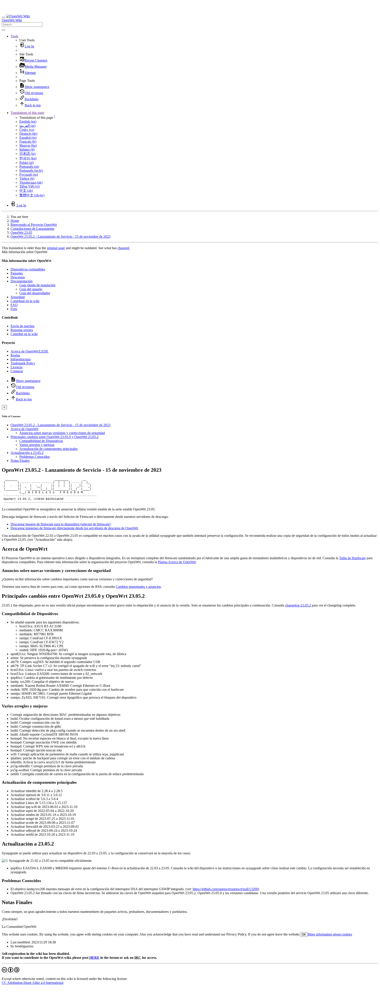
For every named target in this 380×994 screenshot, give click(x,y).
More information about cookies (330, 934)
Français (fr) (27, 141)
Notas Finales (20, 460)
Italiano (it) (27, 149)
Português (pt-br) (31, 170)
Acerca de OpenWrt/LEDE (29, 351)
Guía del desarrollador (34, 293)
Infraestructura (21, 359)
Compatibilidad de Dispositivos (41, 441)
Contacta (17, 371)
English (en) (27, 121)
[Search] (3, 30)
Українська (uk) (30, 182)
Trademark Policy (23, 363)
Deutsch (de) (28, 133)
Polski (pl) (26, 162)
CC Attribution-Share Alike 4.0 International (32, 983)
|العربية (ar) (27, 126)
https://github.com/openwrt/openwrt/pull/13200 (225, 889)
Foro (14, 309)
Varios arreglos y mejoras (36, 445)
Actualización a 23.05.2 (27, 453)
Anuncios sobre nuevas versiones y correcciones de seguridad (62, 433)
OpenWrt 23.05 (21, 232)
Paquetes (17, 273)
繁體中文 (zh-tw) (31, 195)
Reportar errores (22, 330)
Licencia (16, 367)
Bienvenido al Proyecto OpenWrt (34, 225)
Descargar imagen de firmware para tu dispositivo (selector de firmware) (61, 524)
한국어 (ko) (28, 158)
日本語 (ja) (27, 153)
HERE (94, 957)
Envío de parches (23, 326)
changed (123, 248)
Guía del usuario (30, 289)
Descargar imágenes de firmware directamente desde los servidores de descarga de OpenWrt (74, 528)
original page (56, 248)
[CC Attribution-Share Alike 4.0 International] (10, 971)
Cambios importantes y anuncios (138, 586)
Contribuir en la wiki (25, 301)
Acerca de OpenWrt (24, 429)
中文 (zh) (26, 190)
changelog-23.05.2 (298, 605)
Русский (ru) (28, 174)
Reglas (15, 355)
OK (304, 934)
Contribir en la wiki (24, 334)
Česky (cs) (26, 130)
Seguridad (18, 297)
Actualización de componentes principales (48, 449)
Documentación (22, 281)
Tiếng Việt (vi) (29, 186)
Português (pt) (29, 166)
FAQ (14, 305)
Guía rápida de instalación (37, 285)
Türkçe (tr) (26, 178)
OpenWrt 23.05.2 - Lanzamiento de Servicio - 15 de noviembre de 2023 (60, 236)
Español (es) (28, 137)
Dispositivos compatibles (28, 269)
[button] (14, 36)
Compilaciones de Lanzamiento (32, 228)
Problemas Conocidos (34, 457)
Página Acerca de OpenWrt (177, 562)
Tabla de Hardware (352, 558)
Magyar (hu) (28, 145)
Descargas (18, 277)
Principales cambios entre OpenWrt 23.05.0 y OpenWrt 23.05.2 (55, 437)
